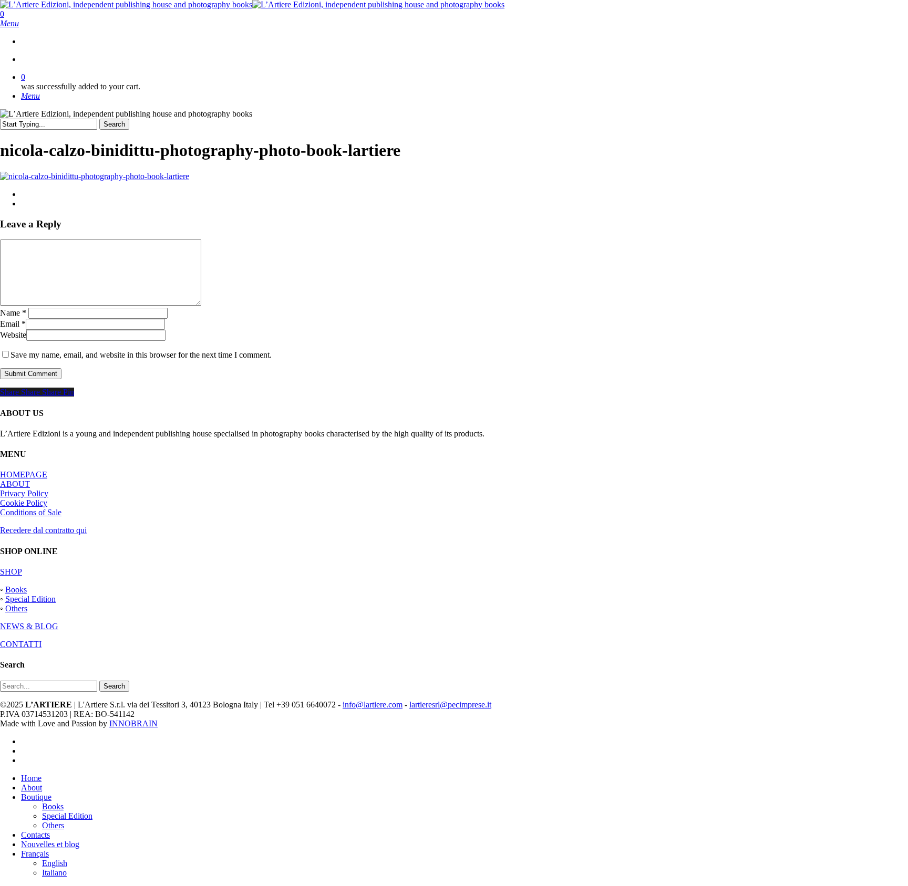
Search (114, 124)
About (31, 787)
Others (16, 608)
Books (16, 589)
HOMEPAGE (23, 474)
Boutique (36, 797)
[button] (9, 23)
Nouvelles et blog (50, 844)
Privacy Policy (24, 493)
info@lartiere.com (373, 704)
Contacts (35, 834)
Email (13, 323)
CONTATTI (21, 644)
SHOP (11, 571)
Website (13, 334)
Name (13, 312)
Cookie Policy (23, 502)
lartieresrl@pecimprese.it (450, 704)
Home (31, 778)
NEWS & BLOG (29, 626)
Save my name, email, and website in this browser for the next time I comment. (141, 354)
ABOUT (15, 484)
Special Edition (30, 599)
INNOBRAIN (133, 723)
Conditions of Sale (30, 512)
